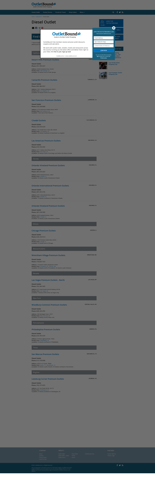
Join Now (104, 50)
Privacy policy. (103, 58)
